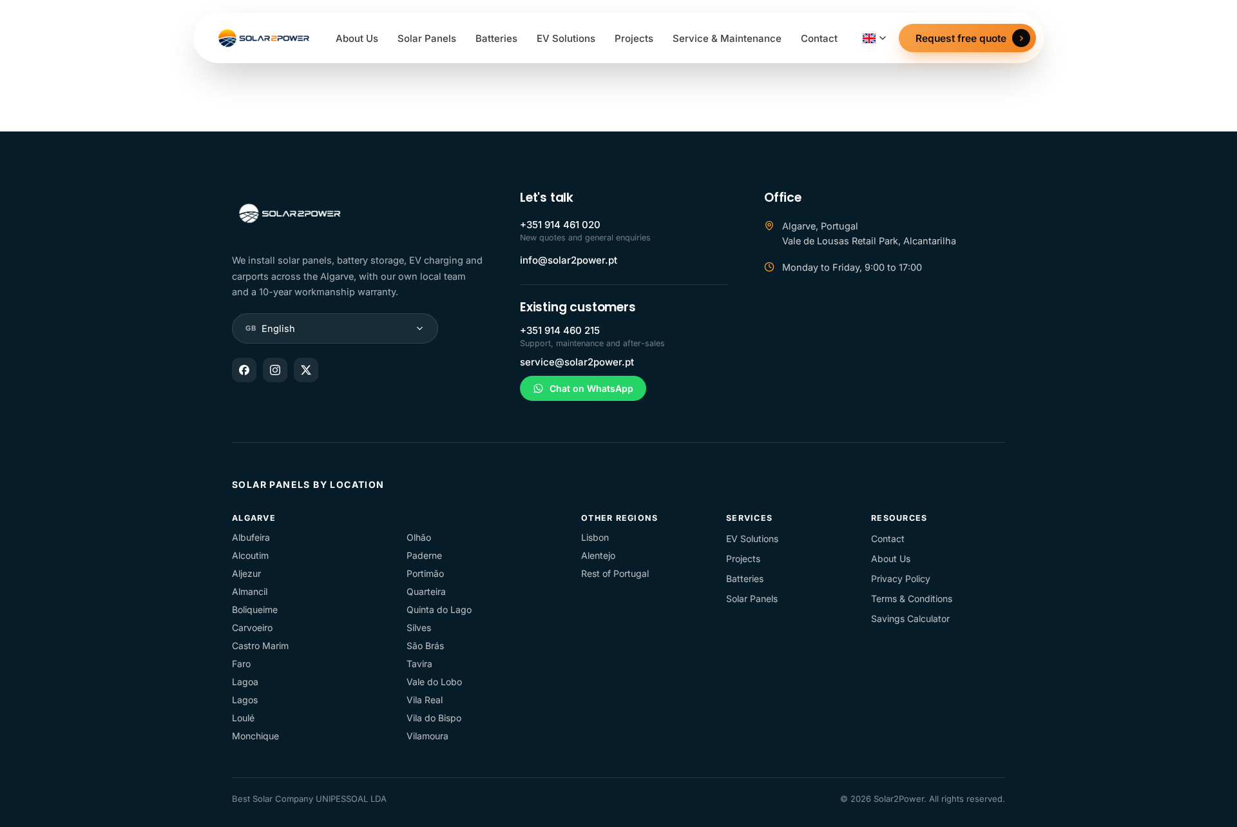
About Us (357, 38)
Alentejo (598, 555)
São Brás (425, 645)
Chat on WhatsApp (591, 388)
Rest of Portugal (615, 573)
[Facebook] (244, 370)
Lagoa (245, 681)
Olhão (419, 537)
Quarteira (426, 591)
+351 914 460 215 (560, 330)
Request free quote (961, 38)
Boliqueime (255, 609)
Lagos (245, 699)
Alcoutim (250, 555)
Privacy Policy (900, 578)
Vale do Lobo (434, 681)
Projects (634, 38)
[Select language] (874, 38)
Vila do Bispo (434, 717)
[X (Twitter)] (306, 370)
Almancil (249, 591)
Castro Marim (260, 645)
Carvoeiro (252, 627)
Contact (819, 38)
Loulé (243, 717)
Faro (241, 663)
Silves (419, 627)
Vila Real (425, 699)
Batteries (496, 38)
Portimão (425, 573)
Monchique (255, 735)
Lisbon (595, 537)
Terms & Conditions (911, 598)
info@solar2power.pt (568, 260)
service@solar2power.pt (577, 362)
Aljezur (246, 573)
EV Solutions (566, 38)
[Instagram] (275, 370)
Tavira (419, 663)
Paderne (424, 555)
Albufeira (251, 537)
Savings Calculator (910, 618)
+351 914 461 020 (560, 225)
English (270, 328)
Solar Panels (427, 38)
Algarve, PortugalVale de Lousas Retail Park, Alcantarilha (869, 233)
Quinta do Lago (439, 609)
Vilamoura (427, 735)
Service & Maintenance (727, 38)
